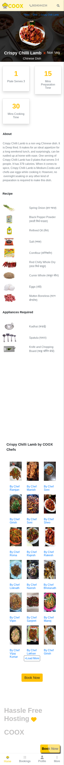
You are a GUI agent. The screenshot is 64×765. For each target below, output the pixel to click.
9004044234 (39, 5)
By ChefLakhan (32, 652)
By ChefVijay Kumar (14, 653)
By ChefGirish (49, 652)
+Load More (32, 658)
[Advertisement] (32, 400)
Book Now (32, 678)
